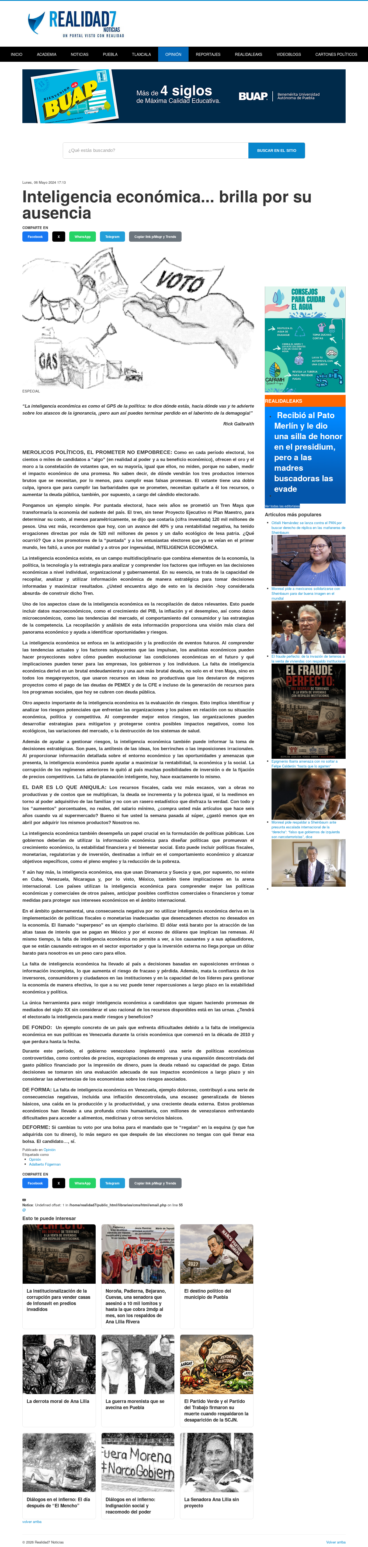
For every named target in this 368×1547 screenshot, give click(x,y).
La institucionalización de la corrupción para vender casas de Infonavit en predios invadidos (58, 1300)
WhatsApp (83, 236)
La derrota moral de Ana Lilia (58, 1401)
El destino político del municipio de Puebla (207, 1294)
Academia (46, 54)
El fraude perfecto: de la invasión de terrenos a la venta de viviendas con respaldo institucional (308, 659)
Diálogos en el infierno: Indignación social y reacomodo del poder (130, 1505)
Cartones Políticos (336, 54)
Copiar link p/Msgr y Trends (155, 236)
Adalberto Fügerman (45, 1164)
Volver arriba (336, 1542)
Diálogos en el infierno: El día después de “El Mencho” (58, 1502)
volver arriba (31, 1521)
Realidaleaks (248, 54)
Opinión (173, 54)
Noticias (79, 54)
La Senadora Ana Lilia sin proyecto (211, 1502)
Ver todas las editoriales (282, 506)
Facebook (35, 236)
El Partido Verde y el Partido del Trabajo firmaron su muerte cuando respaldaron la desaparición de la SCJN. (216, 1410)
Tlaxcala (141, 54)
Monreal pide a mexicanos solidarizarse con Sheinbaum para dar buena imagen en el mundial (306, 593)
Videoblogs (289, 54)
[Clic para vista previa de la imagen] (138, 317)
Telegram (112, 236)
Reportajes (208, 54)
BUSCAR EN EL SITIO (276, 150)
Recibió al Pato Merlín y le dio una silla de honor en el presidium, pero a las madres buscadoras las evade (308, 451)
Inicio (16, 54)
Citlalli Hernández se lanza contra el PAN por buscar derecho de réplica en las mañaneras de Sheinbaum (308, 527)
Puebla (110, 54)
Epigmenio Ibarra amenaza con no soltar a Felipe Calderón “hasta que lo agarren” (305, 764)
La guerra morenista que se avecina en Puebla (135, 1404)
